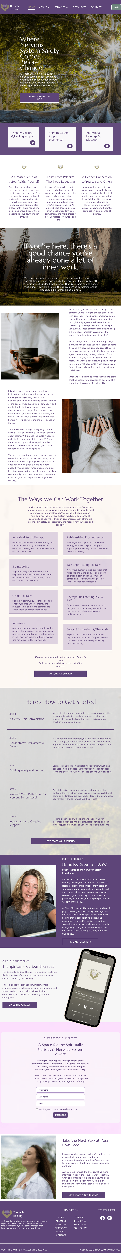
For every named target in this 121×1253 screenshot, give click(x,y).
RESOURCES (79, 7)
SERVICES (60, 7)
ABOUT (43, 7)
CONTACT (96, 7)
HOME (31, 7)
